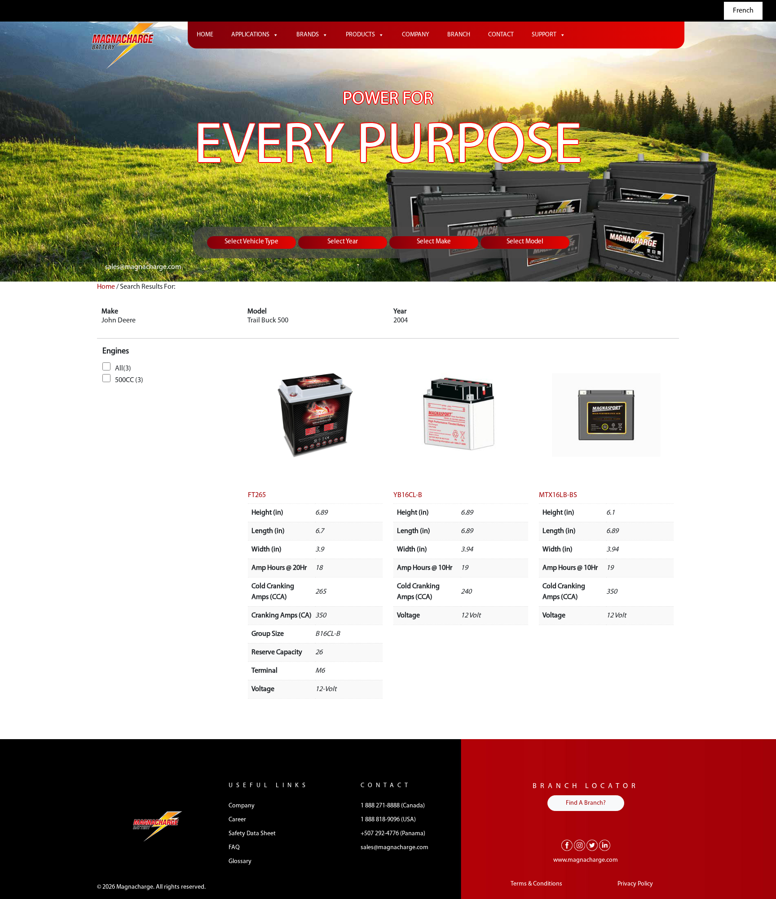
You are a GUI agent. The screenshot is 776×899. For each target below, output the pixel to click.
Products (360, 34)
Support (544, 34)
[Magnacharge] (125, 45)
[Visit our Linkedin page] (604, 845)
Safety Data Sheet (252, 833)
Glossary (240, 861)
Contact (501, 34)
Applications (250, 34)
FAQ (234, 847)
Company (415, 34)
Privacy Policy (635, 884)
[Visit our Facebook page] (567, 845)
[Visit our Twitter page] (592, 845)
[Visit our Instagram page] (579, 845)
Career (237, 819)
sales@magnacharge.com (143, 267)
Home (205, 34)
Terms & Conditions (536, 884)
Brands (307, 34)
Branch (458, 34)
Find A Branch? (586, 803)
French (743, 10)
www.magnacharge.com (585, 860)
